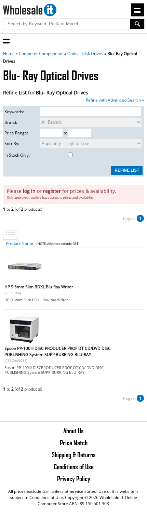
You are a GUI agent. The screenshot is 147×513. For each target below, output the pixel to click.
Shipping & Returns (74, 454)
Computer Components (41, 53)
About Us (73, 430)
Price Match (74, 442)
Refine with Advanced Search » (115, 100)
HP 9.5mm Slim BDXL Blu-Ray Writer (38, 287)
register (52, 191)
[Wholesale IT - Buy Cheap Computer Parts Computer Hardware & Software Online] (30, 10)
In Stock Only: (17, 155)
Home (9, 53)
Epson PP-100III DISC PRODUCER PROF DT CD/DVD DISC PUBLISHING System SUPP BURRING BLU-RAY (57, 351)
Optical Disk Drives (85, 53)
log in (29, 191)
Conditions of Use (74, 466)
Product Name (19, 243)
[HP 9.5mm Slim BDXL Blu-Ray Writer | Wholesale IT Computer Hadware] (25, 281)
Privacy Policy (73, 478)
